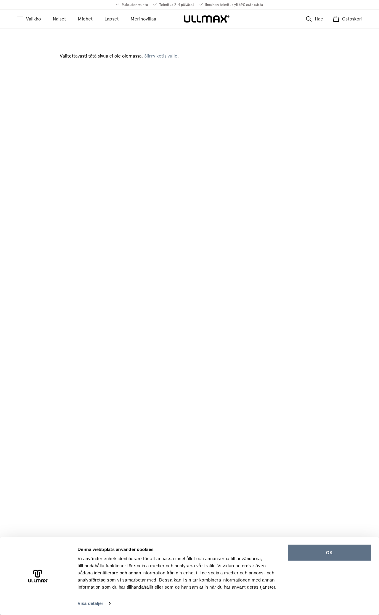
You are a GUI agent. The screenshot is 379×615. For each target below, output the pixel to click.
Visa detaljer (90, 603)
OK (329, 552)
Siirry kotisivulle (160, 56)
